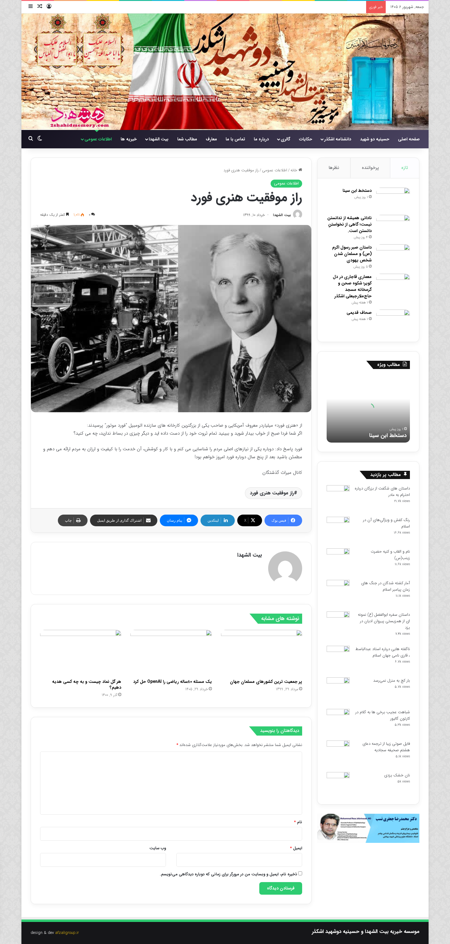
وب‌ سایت (157, 848)
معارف (211, 139)
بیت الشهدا (158, 139)
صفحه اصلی (409, 139)
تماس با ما (235, 139)
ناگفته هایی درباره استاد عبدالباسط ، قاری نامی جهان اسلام (382, 652)
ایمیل (296, 848)
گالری (285, 139)
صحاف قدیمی (359, 312)
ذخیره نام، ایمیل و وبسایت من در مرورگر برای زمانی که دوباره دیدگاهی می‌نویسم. (228, 874)
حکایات (305, 139)
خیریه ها (129, 139)
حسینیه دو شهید (374, 139)
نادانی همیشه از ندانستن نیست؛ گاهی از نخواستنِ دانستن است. (349, 224)
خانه (294, 170)
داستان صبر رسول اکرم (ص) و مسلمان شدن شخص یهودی (352, 254)
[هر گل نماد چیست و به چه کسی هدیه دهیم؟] (80, 653)
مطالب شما (187, 139)
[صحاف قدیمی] (393, 321)
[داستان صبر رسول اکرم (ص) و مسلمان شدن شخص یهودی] (393, 255)
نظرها (333, 167)
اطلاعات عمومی (98, 139)
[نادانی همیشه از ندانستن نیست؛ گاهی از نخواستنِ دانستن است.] (393, 226)
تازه (404, 167)
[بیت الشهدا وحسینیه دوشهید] (225, 71)
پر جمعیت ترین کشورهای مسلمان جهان (266, 681)
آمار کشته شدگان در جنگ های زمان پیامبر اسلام (385, 586)
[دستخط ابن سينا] (393, 199)
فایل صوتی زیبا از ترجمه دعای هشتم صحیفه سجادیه (386, 746)
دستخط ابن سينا (357, 190)
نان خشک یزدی (397, 775)
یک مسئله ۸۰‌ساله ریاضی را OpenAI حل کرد (172, 681)
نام (298, 822)
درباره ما (261, 139)
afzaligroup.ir (67, 933)
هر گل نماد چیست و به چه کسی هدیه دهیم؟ (86, 684)
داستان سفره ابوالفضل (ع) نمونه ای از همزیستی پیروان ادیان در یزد (384, 621)
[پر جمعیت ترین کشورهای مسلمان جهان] (261, 653)
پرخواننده (370, 167)
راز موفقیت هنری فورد (272, 493)
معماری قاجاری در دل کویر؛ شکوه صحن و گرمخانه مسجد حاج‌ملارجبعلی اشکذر (352, 286)
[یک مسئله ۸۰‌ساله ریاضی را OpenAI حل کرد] (171, 653)
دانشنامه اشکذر (337, 139)
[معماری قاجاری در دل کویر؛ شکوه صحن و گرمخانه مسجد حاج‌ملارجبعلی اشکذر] (393, 285)
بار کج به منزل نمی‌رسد (391, 680)
